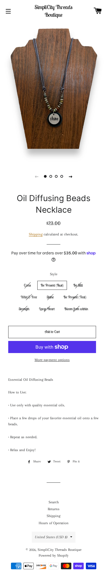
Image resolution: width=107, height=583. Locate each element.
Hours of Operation (54, 523)
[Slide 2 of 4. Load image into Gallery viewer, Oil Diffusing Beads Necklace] (51, 176)
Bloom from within (76, 309)
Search (54, 502)
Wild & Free (29, 297)
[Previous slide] (36, 176)
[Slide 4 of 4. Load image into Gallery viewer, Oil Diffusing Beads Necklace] (61, 176)
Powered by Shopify (54, 555)
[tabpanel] (53, 92)
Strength (24, 309)
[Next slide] (70, 176)
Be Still (78, 285)
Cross (27, 285)
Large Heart (47, 309)
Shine (50, 297)
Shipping (36, 234)
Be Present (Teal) (74, 297)
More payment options (52, 360)
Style (53, 274)
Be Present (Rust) (52, 285)
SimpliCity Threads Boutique (53, 11)
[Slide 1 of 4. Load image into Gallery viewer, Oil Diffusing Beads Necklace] (45, 176)
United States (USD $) (51, 537)
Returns (54, 509)
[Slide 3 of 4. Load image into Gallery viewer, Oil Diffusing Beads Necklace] (56, 176)
